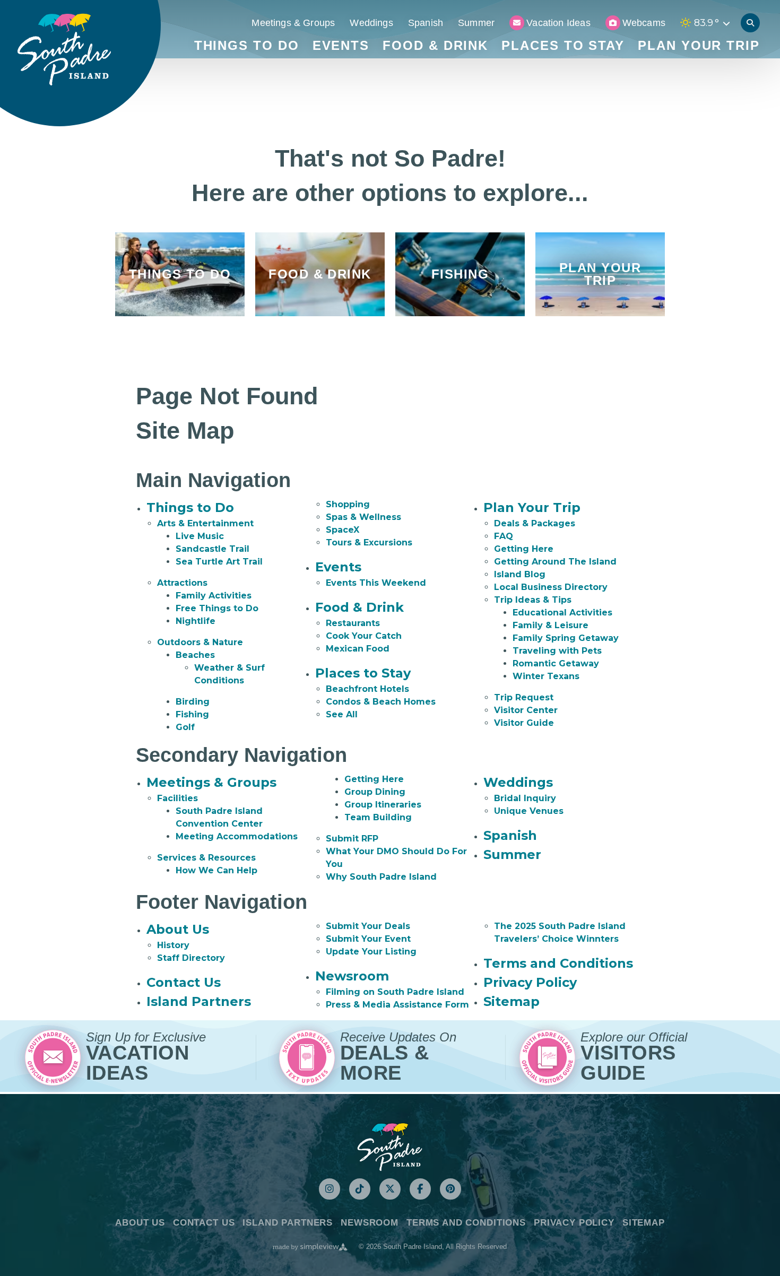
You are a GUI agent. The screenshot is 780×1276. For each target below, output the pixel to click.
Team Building (378, 817)
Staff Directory (191, 958)
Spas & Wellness (363, 517)
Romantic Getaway (556, 663)
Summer (476, 23)
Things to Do (246, 45)
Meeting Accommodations (237, 836)
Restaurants (353, 623)
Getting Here (523, 549)
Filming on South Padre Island (395, 992)
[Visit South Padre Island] (64, 49)
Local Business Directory (551, 587)
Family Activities (214, 596)
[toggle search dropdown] (750, 22)
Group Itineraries (382, 805)
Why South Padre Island (381, 877)
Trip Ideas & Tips (532, 600)
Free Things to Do (217, 608)
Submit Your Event (368, 939)
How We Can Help (216, 870)
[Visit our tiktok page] (359, 1189)
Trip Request (523, 697)
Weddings (371, 23)
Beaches (195, 655)
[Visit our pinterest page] (450, 1189)
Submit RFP (352, 839)
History (173, 945)
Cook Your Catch (364, 636)
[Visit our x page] (390, 1189)
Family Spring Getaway (566, 638)
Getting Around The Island (555, 562)
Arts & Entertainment (205, 523)
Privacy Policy (530, 982)
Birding (193, 702)
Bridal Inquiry (525, 798)
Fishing (192, 714)
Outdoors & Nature (200, 642)
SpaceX (342, 530)
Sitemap (511, 1001)
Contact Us (183, 982)
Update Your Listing (371, 952)
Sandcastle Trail (212, 549)
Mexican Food (357, 649)
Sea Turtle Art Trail (219, 562)
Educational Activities (562, 612)
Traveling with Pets (557, 651)
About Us (177, 929)
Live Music (200, 536)
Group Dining (374, 792)
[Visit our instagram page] (329, 1189)
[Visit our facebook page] (420, 1189)
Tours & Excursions (369, 542)
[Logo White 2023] (389, 1146)
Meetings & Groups (293, 23)
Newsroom (352, 976)
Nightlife (195, 621)
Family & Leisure (550, 625)
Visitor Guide (524, 723)
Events (341, 45)
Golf (185, 727)
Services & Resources (206, 858)
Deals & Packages (534, 523)
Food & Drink (435, 45)
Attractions (182, 583)
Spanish (425, 23)
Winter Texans (546, 676)
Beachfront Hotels (367, 689)
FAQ (503, 536)
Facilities (177, 798)
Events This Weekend (376, 583)
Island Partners (198, 1001)
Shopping (348, 504)
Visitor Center (526, 710)
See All (342, 714)
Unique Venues (529, 811)
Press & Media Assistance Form (397, 1005)
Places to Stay (563, 45)
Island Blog (519, 574)
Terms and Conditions (558, 963)
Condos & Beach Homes (381, 702)
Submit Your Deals (368, 926)
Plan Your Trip (699, 45)
